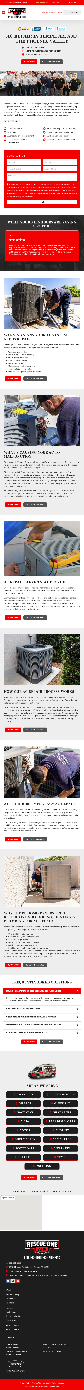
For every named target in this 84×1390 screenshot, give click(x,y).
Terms (31, 196)
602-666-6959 (30, 193)
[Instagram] (12, 1281)
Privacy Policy (21, 196)
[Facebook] (8, 1281)
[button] (3, 12)
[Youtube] (17, 1281)
